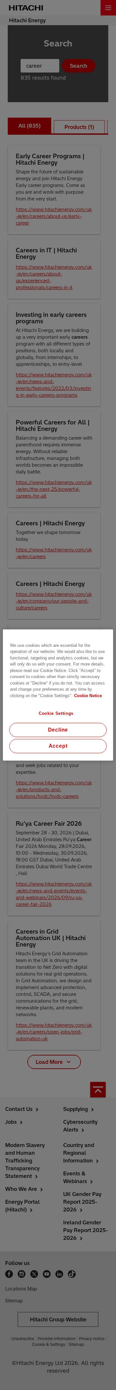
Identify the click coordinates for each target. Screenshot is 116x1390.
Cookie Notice (88, 695)
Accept (58, 746)
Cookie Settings (56, 713)
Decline (58, 730)
